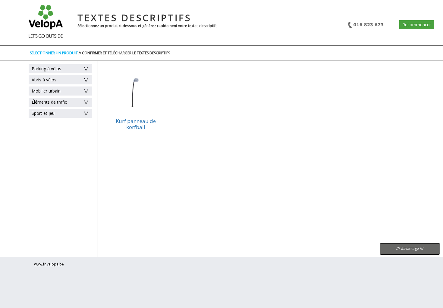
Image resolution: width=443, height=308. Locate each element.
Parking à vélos (46, 68)
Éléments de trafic (49, 102)
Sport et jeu (43, 113)
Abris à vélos (44, 80)
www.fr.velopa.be (49, 264)
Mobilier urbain (46, 91)
